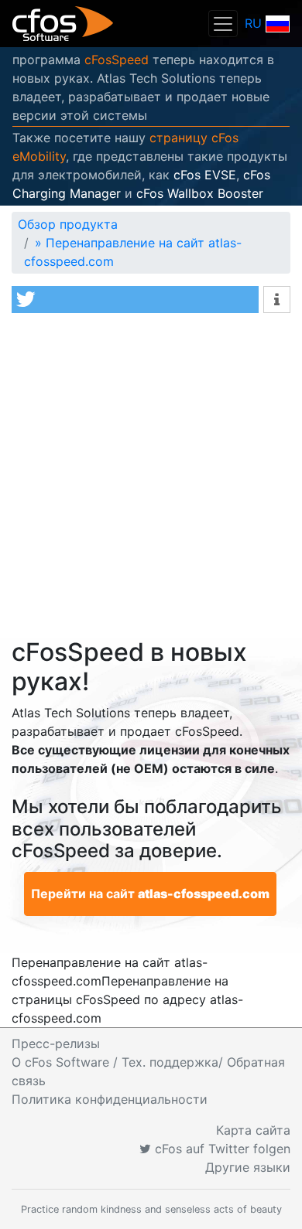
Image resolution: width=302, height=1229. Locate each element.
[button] (135, 299)
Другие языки (247, 1167)
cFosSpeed (116, 59)
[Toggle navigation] (223, 23)
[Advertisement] (151, 479)
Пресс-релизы (56, 1043)
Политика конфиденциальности (110, 1099)
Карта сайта (253, 1130)
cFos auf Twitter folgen (220, 1148)
